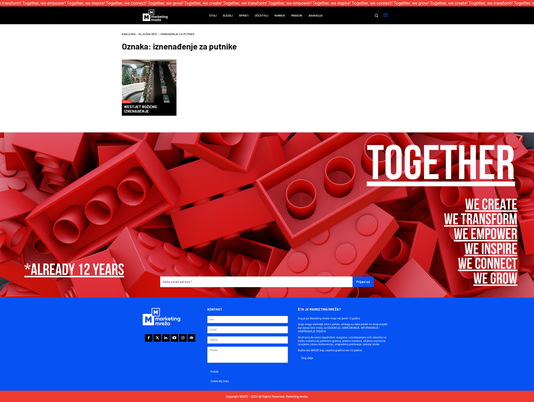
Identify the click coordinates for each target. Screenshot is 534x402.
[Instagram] (183, 338)
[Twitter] (157, 338)
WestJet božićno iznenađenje (140, 109)
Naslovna (129, 34)
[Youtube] (174, 338)
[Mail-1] (191, 338)
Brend (126, 101)
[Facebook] (148, 338)
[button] (376, 15)
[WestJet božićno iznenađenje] (149, 81)
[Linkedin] (166, 338)
